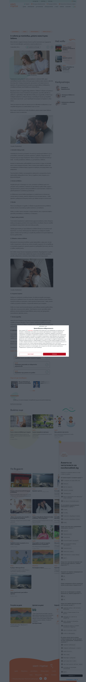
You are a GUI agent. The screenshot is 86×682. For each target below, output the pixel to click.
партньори (30, 330)
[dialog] (43, 341)
